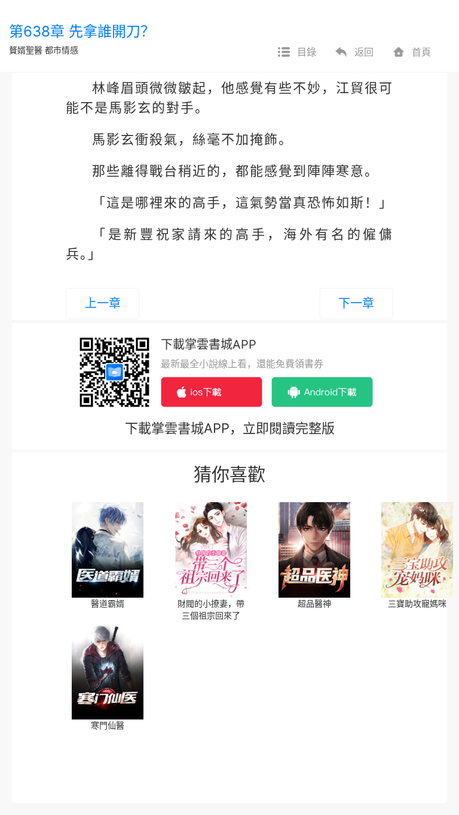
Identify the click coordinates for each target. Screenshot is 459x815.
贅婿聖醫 (25, 50)
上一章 (103, 303)
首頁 (421, 52)
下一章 (356, 303)
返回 (364, 52)
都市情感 (61, 50)
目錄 (306, 52)
